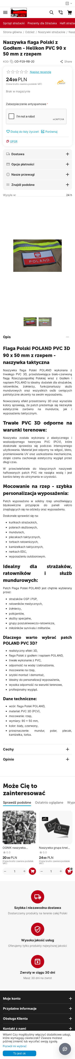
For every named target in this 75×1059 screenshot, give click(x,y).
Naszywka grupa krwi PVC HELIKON (53, 848)
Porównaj (51, 131)
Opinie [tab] (8, 759)
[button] (66, 61)
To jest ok (19, 1053)
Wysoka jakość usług (37, 940)
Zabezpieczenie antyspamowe (26, 104)
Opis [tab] (7, 337)
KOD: (6, 61)
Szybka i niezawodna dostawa (37, 908)
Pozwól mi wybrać (15, 1046)
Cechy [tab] (8, 749)
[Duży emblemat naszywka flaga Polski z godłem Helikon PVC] (37, 255)
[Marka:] (61, 82)
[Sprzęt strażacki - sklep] (19, 12)
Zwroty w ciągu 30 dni (37, 972)
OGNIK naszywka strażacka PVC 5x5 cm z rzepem (19, 848)
